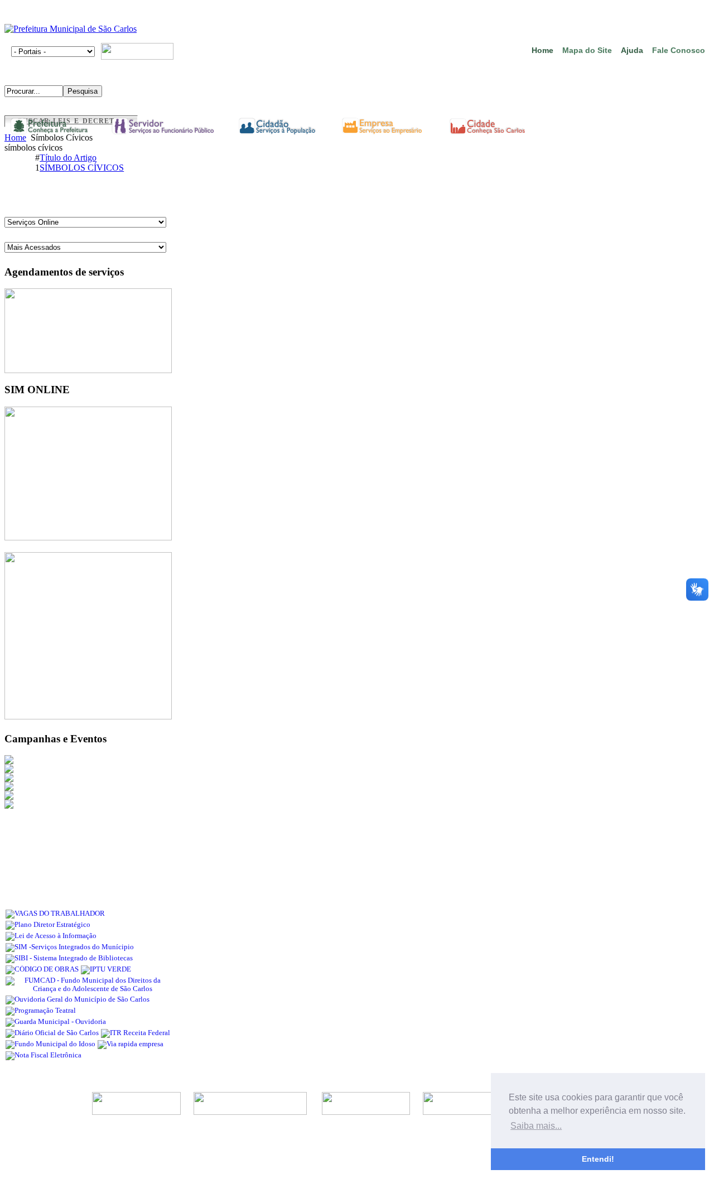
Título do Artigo (68, 157)
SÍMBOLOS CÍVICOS (82, 167)
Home (542, 50)
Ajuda (632, 50)
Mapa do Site (587, 50)
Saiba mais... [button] (536, 1125)
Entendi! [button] (598, 1158)
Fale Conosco (678, 50)
